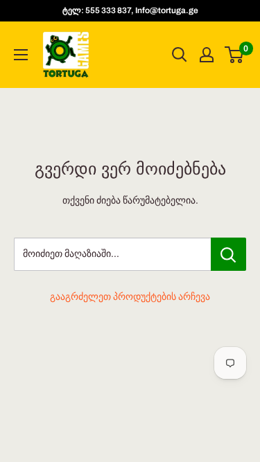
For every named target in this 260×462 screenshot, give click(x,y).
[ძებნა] (179, 54)
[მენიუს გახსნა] (21, 54)
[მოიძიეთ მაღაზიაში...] (228, 254)
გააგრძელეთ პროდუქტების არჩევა (130, 297)
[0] (234, 54)
